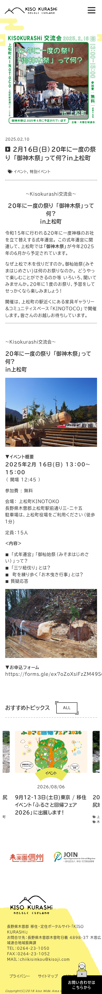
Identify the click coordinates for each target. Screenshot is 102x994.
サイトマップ (48, 976)
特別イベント (40, 171)
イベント (20, 171)
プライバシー (19, 976)
